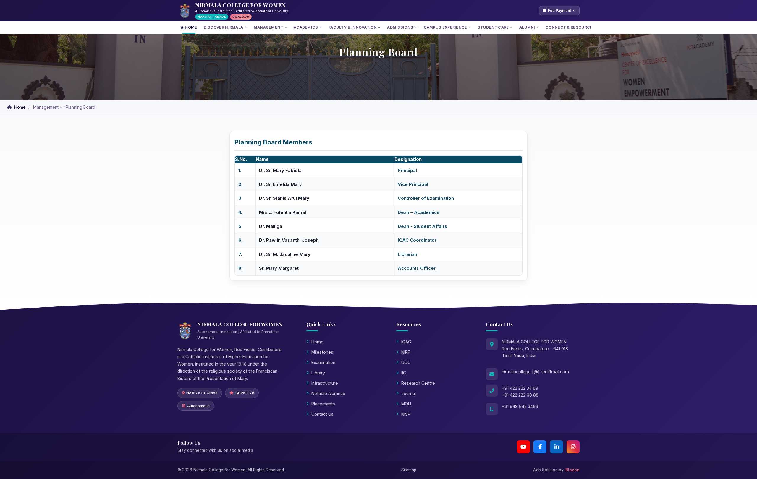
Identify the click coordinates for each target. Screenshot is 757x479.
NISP (405, 414)
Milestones (322, 352)
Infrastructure (324, 383)
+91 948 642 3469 (520, 406)
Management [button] (46, 107)
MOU (406, 403)
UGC (405, 362)
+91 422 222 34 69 (520, 388)
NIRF (405, 352)
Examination (323, 362)
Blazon (572, 469)
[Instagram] (573, 446)
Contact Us (322, 414)
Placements (323, 403)
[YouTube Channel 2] (523, 446)
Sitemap (408, 469)
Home (20, 107)
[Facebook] (539, 446)
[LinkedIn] (556, 446)
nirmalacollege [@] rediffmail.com (535, 371)
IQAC (406, 341)
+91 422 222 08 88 (520, 394)
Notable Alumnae (328, 393)
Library (318, 372)
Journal (408, 393)
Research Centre (418, 383)
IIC (403, 372)
